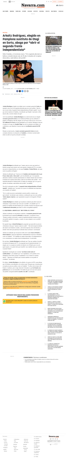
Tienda (36, 456)
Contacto (37, 438)
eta (21, 94)
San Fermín (5, 11)
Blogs (15, 440)
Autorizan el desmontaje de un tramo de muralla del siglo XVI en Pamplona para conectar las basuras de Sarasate (53, 49)
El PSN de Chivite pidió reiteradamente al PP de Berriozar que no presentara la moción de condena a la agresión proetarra (55, 296)
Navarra (12, 11)
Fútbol (15, 447)
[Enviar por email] (25, 91)
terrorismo (7, 94)
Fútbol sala (26, 440)
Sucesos (5, 442)
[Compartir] (17, 91)
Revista (48, 11)
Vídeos (25, 451)
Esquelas (61, 11)
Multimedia (54, 11)
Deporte (36, 11)
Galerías (25, 449)
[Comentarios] (28, 91)
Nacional (41, 11)
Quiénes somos (38, 436)
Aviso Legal (37, 449)
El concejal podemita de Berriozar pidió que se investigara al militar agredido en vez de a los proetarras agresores (55, 346)
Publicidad (37, 440)
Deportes (15, 446)
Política (5, 440)
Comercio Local (26, 281)
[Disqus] (43, 381)
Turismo (37, 454)
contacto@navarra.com (13, 288)
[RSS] (57, 439)
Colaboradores (16, 439)
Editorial (5, 451)
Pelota (15, 451)
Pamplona (18, 11)
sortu (12, 94)
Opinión (24, 11)
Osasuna (30, 11)
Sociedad (5, 445)
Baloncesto (16, 449)
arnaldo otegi (17, 94)
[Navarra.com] (33, 5)
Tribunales (6, 444)
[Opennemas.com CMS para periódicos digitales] (53, 442)
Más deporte (26, 442)
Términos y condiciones (40, 357)
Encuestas (16, 442)
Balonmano (26, 439)
